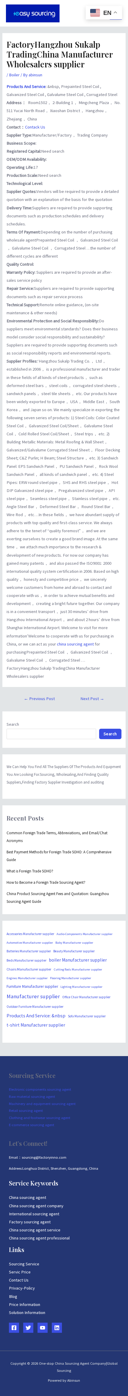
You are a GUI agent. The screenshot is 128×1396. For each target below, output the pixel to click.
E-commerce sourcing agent (31, 1124)
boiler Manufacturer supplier (78, 960)
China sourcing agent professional (39, 1238)
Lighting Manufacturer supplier (81, 987)
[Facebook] (14, 1328)
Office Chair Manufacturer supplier (86, 997)
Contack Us (35, 127)
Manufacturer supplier (33, 996)
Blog (13, 1296)
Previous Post (39, 698)
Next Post (92, 698)
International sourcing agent (34, 1214)
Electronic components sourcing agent (40, 1089)
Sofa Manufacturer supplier (87, 1016)
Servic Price (20, 1272)
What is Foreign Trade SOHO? (30, 871)
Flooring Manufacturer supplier (70, 978)
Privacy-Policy (22, 1288)
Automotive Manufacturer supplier (30, 942)
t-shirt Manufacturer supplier (36, 1025)
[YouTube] (43, 1328)
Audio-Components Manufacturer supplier (85, 934)
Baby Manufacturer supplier (74, 942)
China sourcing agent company (36, 1205)
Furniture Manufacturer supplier (32, 986)
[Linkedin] (57, 1328)
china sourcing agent (76, 644)
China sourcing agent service (34, 1230)
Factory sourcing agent (30, 1222)
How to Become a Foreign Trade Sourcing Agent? (46, 882)
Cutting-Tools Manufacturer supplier (78, 969)
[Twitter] (28, 1328)
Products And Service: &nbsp (36, 1016)
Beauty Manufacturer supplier (74, 951)
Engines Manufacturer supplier (27, 978)
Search (13, 724)
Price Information (24, 1304)
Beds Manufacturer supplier (26, 960)
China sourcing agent (27, 1197)
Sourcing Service (24, 1264)
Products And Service (26, 86)
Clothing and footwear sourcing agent (39, 1117)
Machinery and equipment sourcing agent (42, 1103)
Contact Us (19, 1280)
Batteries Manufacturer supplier (29, 951)
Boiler (14, 75)
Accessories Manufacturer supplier (30, 934)
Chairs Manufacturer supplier (29, 969)
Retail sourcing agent (26, 1110)
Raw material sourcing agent (32, 1096)
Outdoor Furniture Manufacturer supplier (35, 1007)
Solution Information (27, 1312)
